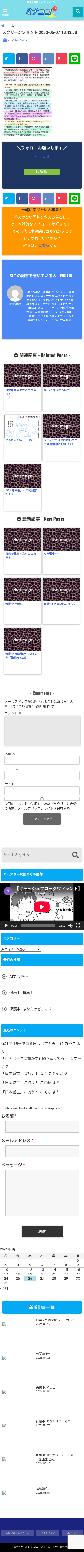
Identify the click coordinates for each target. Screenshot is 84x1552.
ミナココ (33, 1546)
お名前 (9, 1116)
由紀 (48, 1083)
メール (12, 769)
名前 (10, 754)
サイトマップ (48, 1533)
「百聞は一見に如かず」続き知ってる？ (34, 1058)
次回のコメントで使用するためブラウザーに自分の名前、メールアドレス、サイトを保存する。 (41, 806)
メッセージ (13, 1165)
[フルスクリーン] (78, 925)
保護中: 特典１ (14, 604)
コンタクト (72, 1533)
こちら (43, 245)
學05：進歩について (57, 390)
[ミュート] (70, 925)
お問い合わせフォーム (17, 1533)
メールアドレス (17, 1141)
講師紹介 (42, 1489)
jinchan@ (15, 304)
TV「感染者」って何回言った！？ (22, 492)
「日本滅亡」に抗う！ (19, 1073)
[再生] (6, 925)
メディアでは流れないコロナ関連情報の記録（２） (60, 442)
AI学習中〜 (51, 553)
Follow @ (42, 156)
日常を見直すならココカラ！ (20, 392)
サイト (9, 784)
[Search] (75, 855)
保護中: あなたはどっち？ (60, 604)
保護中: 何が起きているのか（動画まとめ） (21, 656)
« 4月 (4, 1288)
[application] (42, 906)
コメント (13, 713)
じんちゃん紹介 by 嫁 (18, 440)
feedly (43, 171)
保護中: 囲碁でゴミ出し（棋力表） (30, 1044)
